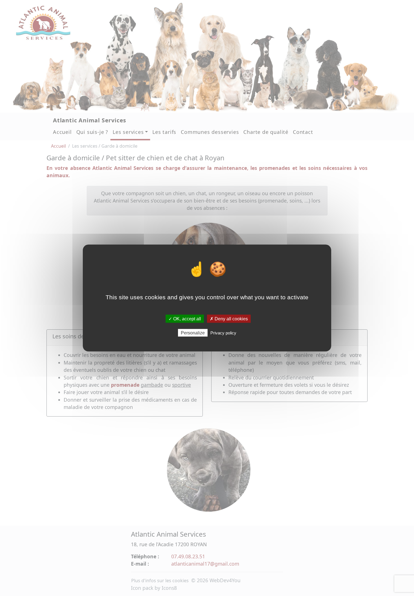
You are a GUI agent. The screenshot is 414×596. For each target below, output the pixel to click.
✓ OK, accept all (184, 318)
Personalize (193, 332)
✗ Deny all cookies (229, 318)
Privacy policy (223, 332)
